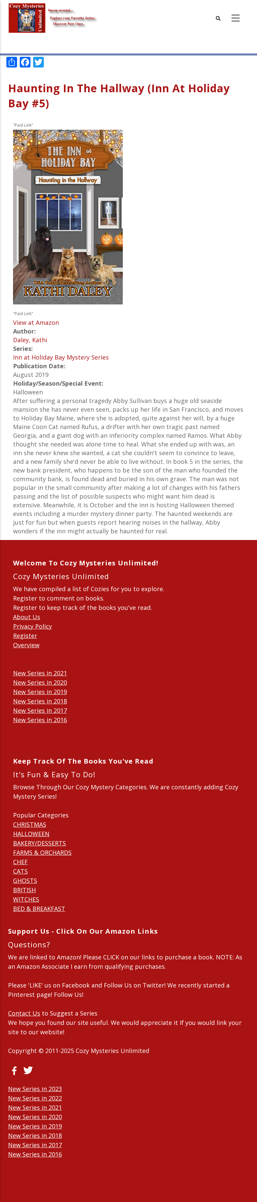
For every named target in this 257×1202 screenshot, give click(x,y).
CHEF (20, 862)
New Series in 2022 (35, 1098)
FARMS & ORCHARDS (42, 852)
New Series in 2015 (40, 729)
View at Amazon (36, 322)
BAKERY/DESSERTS (39, 843)
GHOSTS (25, 881)
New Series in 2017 (40, 710)
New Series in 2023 (35, 1089)
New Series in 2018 (40, 701)
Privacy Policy (32, 626)
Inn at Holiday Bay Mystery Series (61, 357)
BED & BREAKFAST (39, 909)
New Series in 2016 (40, 720)
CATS (20, 871)
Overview (26, 645)
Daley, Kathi (30, 340)
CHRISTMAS (29, 824)
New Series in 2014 (40, 738)
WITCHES (26, 899)
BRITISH (24, 890)
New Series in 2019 (40, 692)
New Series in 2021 (40, 673)
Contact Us (24, 1013)
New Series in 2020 (40, 682)
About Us (26, 617)
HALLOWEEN (31, 834)
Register (25, 636)
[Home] (53, 13)
